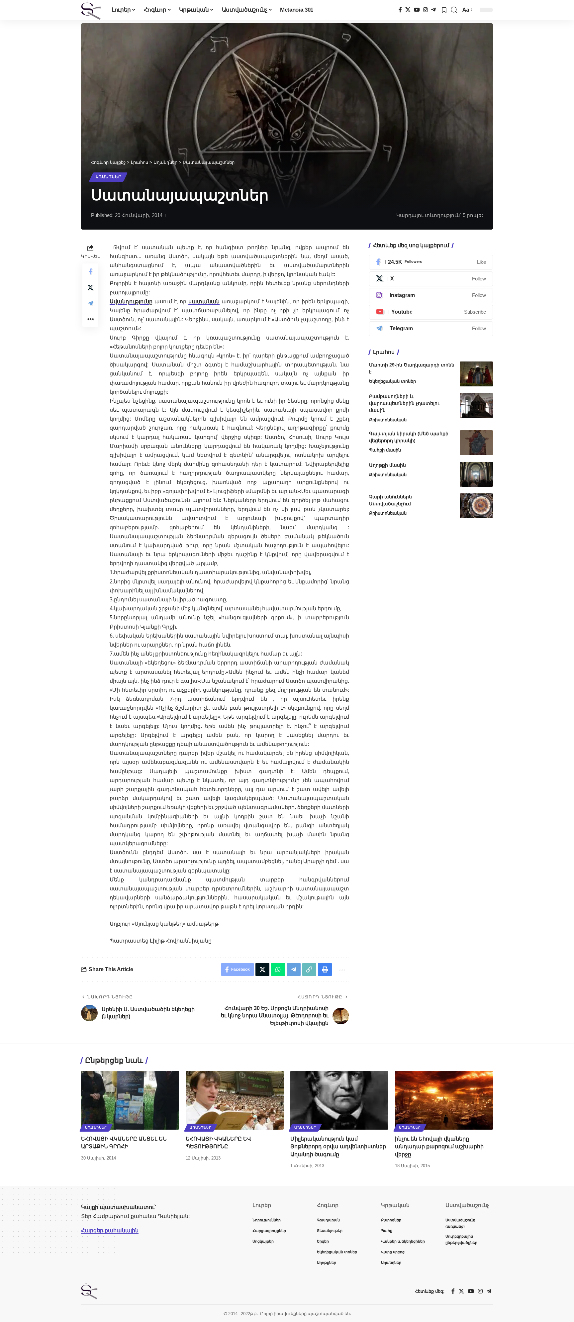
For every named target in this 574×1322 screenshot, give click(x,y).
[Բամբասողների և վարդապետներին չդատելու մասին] (476, 405)
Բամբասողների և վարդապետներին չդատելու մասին (404, 403)
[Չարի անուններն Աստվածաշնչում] (476, 505)
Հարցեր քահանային (110, 1230)
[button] (454, 10)
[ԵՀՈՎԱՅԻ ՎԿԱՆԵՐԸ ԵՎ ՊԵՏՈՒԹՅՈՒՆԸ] (235, 1100)
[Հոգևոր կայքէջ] (91, 10)
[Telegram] (433, 9)
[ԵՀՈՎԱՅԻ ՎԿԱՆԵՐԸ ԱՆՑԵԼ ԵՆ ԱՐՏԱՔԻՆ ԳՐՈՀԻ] (130, 1100)
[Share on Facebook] (90, 271)
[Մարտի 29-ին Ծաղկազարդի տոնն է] (476, 373)
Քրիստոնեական (388, 419)
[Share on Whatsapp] (278, 969)
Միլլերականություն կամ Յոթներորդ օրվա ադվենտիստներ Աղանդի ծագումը (338, 1146)
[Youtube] (431, 312)
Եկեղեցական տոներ (392, 381)
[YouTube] (417, 9)
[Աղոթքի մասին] (476, 474)
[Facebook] (400, 9)
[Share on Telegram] (90, 303)
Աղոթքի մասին (387, 465)
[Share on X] (90, 287)
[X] (408, 9)
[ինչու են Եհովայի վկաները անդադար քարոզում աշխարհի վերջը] (444, 1100)
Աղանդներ (108, 177)
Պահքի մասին (385, 450)
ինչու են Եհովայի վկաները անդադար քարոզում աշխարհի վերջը (439, 1146)
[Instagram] (426, 9)
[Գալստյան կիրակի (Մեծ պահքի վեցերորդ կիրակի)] (476, 442)
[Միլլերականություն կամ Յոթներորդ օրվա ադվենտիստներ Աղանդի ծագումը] (339, 1100)
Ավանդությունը (131, 301)
